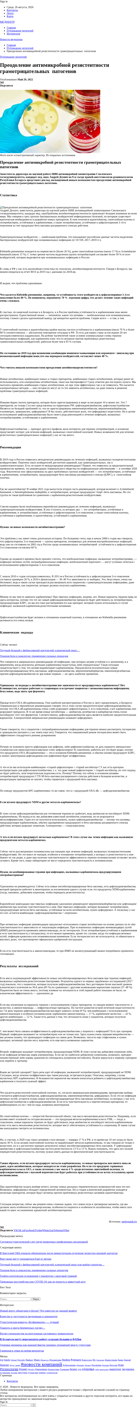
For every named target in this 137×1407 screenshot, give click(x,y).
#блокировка (55, 1360)
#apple (7, 1359)
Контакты (12, 10)
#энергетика (53, 1369)
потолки (14, 1373)
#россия (113, 1365)
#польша (105, 1365)
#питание (80, 1365)
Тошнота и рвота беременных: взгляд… (22, 1327)
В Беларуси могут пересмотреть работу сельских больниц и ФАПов (40, 1339)
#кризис (4, 1365)
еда (79, 1369)
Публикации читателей (20, 30)
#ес (94, 1359)
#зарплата (100, 1360)
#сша (121, 1365)
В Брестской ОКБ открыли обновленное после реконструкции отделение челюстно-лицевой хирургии (59, 1253)
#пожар (88, 1365)
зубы (97, 1369)
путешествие (33, 1373)
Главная (11, 27)
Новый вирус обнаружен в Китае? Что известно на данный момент (38, 1310)
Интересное (13, 33)
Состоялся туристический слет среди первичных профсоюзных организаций (44, 1241)
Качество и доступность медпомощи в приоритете (28, 1316)
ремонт (42, 1372)
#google (21, 1360)
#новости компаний (41, 1364)
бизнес (73, 1369)
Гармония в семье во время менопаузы (22, 1350)
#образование (69, 1365)
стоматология (51, 1373)
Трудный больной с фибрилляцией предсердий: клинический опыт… (40, 650)
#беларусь (44, 1360)
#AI (1, 1360)
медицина (128, 1369)
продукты (22, 1372)
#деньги (76, 1359)
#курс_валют (15, 1365)
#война (66, 1359)
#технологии (9, 1369)
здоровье (88, 1369)
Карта (10, 16)
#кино (120, 1360)
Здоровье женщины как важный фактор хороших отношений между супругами (45, 1345)
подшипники (5, 1373)
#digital (14, 1360)
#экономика (41, 1369)
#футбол (31, 1369)
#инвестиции (111, 1360)
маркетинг (115, 1369)
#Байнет (29, 1360)
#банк (37, 1359)
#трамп (23, 1369)
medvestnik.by (129, 1221)
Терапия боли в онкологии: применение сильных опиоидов (34, 656)
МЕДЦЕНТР (7, 21)
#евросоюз (87, 1360)
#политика (96, 1365)
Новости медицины (11, 39)
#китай (127, 1360)
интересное (104, 1369)
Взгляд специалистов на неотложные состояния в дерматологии (36, 1333)
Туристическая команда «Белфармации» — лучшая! (29, 1322)
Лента (10, 13)
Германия (64, 1369)
